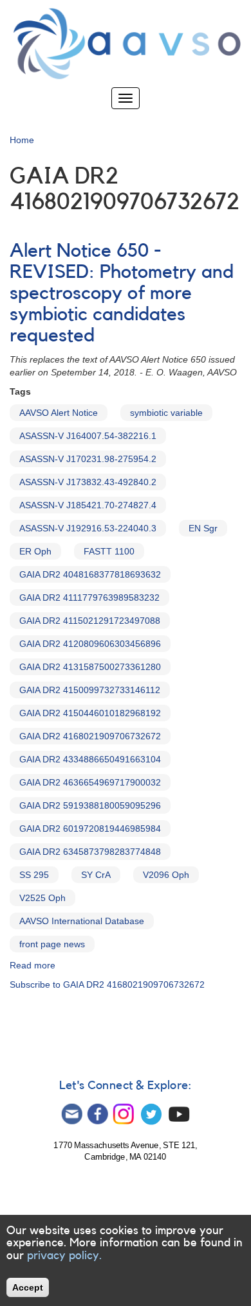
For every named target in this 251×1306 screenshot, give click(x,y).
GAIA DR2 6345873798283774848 (90, 851)
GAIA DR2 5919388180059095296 (90, 805)
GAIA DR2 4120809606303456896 (90, 644)
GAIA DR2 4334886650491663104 (90, 759)
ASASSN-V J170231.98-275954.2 (87, 459)
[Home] (125, 43)
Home (22, 140)
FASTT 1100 (109, 551)
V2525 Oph (42, 898)
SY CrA (96, 875)
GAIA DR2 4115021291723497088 (89, 620)
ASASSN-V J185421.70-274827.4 (87, 505)
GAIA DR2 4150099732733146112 (89, 690)
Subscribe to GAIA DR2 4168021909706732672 (107, 984)
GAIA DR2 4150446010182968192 (90, 713)
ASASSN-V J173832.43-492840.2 (87, 482)
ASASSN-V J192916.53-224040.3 (87, 528)
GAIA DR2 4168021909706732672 (90, 736)
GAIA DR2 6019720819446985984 (90, 828)
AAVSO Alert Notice (58, 413)
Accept (27, 1287)
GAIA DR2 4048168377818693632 (90, 574)
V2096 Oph (166, 875)
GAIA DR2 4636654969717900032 (90, 782)
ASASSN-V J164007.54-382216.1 (87, 436)
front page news (52, 944)
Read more (32, 965)
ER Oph (35, 551)
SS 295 (34, 875)
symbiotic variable (166, 413)
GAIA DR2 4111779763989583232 (89, 597)
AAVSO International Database (81, 921)
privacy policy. (64, 1255)
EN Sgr (203, 528)
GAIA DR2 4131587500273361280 (90, 667)
